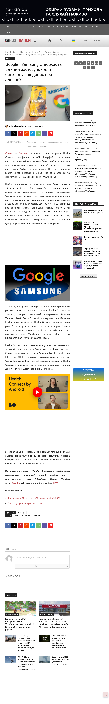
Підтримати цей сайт (88, 275)
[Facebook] (8, 133)
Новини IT (36, 52)
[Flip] (50, 133)
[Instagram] (100, 63)
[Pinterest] (20, 133)
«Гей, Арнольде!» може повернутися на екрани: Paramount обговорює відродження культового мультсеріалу (88, 137)
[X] (14, 133)
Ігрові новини (12, 614)
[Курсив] (21, 566)
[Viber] (44, 133)
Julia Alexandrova (17, 126)
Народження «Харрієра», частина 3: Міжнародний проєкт (93, 212)
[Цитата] (32, 566)
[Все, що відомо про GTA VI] (77, 240)
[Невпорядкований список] (29, 566)
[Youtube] (89, 67)
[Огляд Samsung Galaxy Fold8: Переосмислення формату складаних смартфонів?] (77, 264)
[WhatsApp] (38, 133)
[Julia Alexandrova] (7, 126)
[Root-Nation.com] (18, 40)
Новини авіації (47, 614)
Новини (23, 52)
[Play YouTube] (37, 392)
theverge (22, 512)
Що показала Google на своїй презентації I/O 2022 (34, 498)
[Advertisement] (37, 245)
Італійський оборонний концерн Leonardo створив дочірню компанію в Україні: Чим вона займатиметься (54, 623)
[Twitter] (80, 63)
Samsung (23, 153)
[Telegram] (32, 133)
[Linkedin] (92, 63)
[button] (61, 40)
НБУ (55, 483)
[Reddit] (96, 63)
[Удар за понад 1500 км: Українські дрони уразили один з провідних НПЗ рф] (44, 659)
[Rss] (76, 63)
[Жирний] (17, 566)
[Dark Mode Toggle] (105, 694)
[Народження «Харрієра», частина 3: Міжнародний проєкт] (77, 213)
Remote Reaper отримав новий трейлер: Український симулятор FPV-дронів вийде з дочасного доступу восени (27, 643)
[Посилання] (36, 566)
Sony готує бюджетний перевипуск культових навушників (86, 123)
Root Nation (10, 52)
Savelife (16, 483)
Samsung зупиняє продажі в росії (25, 503)
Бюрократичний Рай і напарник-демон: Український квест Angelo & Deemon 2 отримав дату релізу (19, 624)
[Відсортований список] (25, 566)
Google (8, 153)
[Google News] (93, 67)
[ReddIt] (26, 133)
